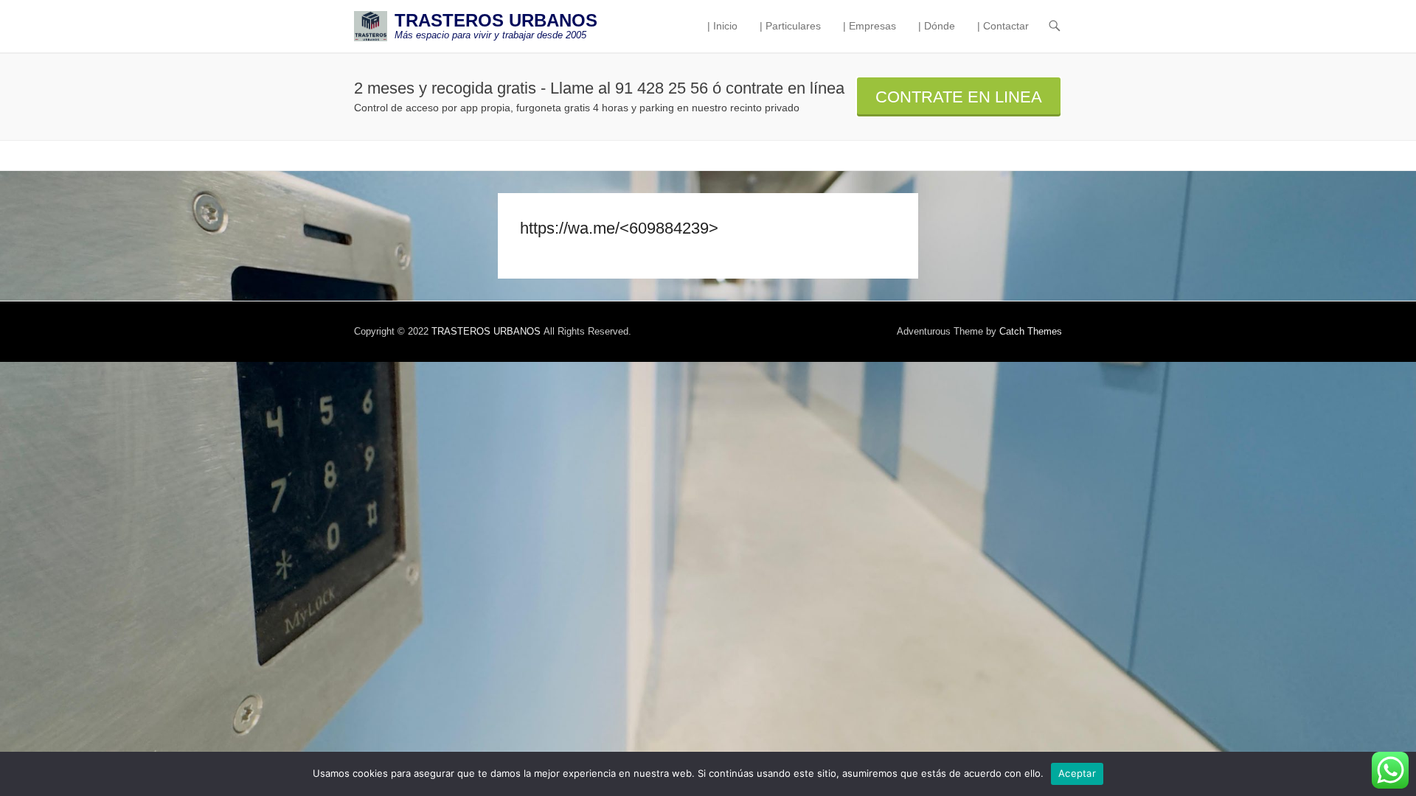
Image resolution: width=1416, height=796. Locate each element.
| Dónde (936, 26)
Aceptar (1077, 773)
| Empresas (869, 26)
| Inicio (722, 26)
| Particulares (790, 26)
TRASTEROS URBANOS (496, 20)
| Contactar (1003, 26)
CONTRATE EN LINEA (958, 97)
